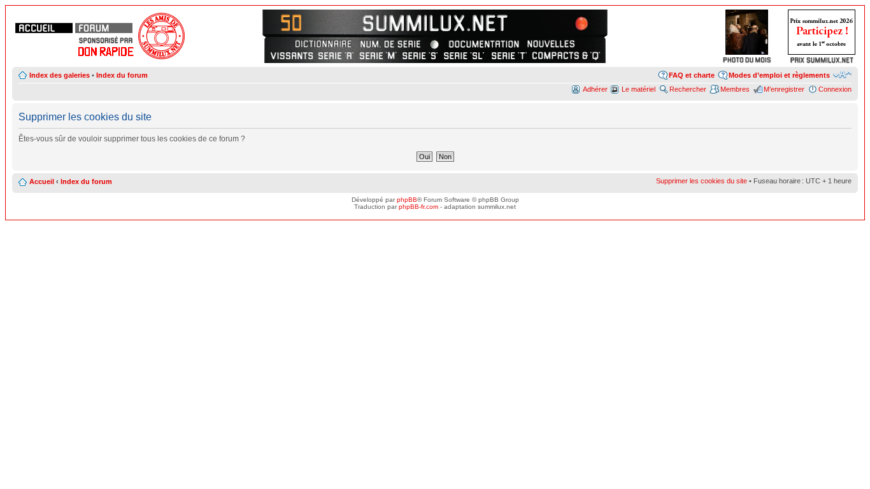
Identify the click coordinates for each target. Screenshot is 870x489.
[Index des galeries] (574, 22)
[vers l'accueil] (435, 22)
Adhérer (595, 89)
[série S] (420, 55)
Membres (735, 89)
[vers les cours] (295, 22)
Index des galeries (59, 75)
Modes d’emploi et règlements (779, 75)
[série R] (336, 55)
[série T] (509, 55)
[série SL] (464, 55)
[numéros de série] (390, 44)
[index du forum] (103, 28)
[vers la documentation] (483, 44)
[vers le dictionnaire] (322, 44)
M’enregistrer (784, 89)
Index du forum (122, 75)
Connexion (835, 89)
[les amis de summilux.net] (106, 40)
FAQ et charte (692, 75)
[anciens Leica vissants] (291, 55)
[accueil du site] (44, 28)
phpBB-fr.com (418, 206)
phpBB (407, 199)
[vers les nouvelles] (552, 44)
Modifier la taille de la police (842, 74)
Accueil (41, 181)
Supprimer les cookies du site (701, 181)
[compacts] (566, 55)
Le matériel (638, 89)
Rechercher (687, 89)
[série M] (378, 55)
